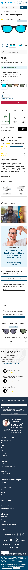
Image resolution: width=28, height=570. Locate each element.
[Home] (1, 11)
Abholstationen (5, 448)
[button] (12, 45)
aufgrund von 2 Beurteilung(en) (14, 19)
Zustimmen (16, 568)
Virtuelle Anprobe (7, 45)
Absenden (14, 317)
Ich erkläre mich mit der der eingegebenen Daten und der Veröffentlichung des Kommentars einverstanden (14, 313)
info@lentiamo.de (15, 432)
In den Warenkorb (14, 103)
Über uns (3, 519)
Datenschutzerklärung (18, 566)
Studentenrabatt (5, 495)
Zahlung (3, 443)
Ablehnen (24, 568)
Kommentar (6, 289)
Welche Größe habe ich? (7, 98)
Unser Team (4, 521)
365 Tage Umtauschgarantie (8, 466)
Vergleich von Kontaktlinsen (8, 508)
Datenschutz (4, 455)
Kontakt (3, 529)
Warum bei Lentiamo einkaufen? (9, 524)
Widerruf (3, 469)
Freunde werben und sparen (8, 490)
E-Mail (4, 305)
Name (4, 300)
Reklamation (4, 471)
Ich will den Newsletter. (14, 413)
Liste (25, 560)
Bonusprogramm (5, 485)
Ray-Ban (14, 11)
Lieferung (3, 445)
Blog (2, 503)
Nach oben (19, 551)
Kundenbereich (4, 464)
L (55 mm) (6, 96)
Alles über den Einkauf (6, 440)
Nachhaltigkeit (4, 527)
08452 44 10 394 (15, 430)
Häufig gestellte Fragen (6, 474)
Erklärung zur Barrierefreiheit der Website (11, 453)
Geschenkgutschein (6, 487)
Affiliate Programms (6, 492)
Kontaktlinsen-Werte (6, 506)
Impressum (4, 516)
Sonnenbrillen (7, 11)
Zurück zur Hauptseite (11, 551)
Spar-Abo (3, 482)
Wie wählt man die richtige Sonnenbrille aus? (14, 263)
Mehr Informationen (7, 568)
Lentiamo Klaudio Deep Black (9, 337)
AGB (2, 450)
